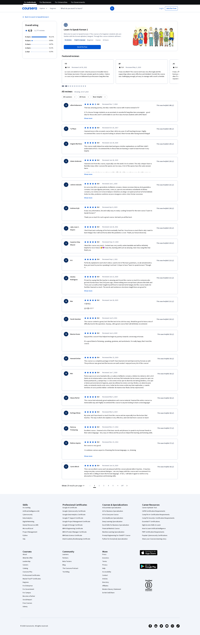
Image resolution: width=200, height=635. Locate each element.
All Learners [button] (67, 97)
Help (103, 568)
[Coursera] (29, 8)
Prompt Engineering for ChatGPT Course (116, 535)
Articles (105, 579)
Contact (105, 575)
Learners (65, 554)
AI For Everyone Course (110, 514)
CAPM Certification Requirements (153, 511)
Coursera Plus (27, 572)
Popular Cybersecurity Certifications (154, 535)
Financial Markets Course (111, 528)
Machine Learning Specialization (113, 532)
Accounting (26, 508)
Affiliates (105, 586)
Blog (64, 565)
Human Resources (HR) (30, 525)
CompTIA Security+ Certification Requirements (158, 518)
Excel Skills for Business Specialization (115, 525)
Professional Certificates (31, 575)
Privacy (104, 565)
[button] (53, 8)
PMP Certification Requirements (153, 532)
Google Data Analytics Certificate (73, 514)
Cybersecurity (28, 514)
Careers (25, 565)
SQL (24, 539)
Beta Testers (67, 561)
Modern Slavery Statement (111, 589)
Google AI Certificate (69, 508)
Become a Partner (29, 596)
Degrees (26, 582)
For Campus (27, 593)
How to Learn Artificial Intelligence (154, 528)
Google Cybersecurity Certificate (74, 511)
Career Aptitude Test (149, 508)
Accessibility (106, 572)
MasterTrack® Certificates (32, 579)
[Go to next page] (127, 486)
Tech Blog (65, 572)
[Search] (112, 8)
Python (25, 535)
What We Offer (28, 558)
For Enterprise (28, 586)
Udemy (25, 606)
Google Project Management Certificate (76, 521)
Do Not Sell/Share (108, 593)
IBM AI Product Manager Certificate (74, 532)
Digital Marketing (28, 521)
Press (104, 554)
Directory (105, 582)
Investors (105, 558)
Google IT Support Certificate (72, 518)
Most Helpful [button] (97, 97)
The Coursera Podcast (70, 568)
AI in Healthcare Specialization (112, 518)
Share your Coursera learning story (154, 539)
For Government (28, 589)
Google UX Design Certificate (72, 525)
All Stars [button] (82, 97)
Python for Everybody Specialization (115, 539)
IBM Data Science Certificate (72, 535)
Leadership (26, 561)
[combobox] (82, 8)
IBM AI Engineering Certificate (72, 528)
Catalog (25, 568)
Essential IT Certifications (151, 521)
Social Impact (27, 600)
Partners (65, 558)
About (25, 554)
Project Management (30, 532)
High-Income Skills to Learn (151, 525)
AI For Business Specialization (112, 511)
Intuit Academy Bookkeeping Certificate (76, 539)
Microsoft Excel (28, 528)
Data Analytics (27, 518)
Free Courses (27, 603)
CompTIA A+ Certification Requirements (156, 514)
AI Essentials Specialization (111, 508)
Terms (104, 561)
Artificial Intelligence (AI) (31, 511)
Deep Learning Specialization (112, 521)
